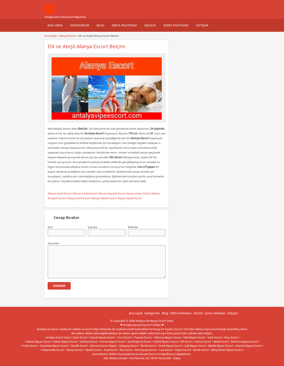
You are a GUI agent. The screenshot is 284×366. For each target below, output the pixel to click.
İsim (50, 227)
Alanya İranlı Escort (79, 198)
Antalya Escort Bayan (151, 362)
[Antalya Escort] (49, 13)
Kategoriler (79, 25)
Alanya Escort (67, 36)
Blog (100, 25)
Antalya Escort (129, 362)
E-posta (92, 227)
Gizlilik (150, 25)
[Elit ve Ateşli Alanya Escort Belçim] (106, 121)
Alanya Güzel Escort (60, 193)
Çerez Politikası (176, 25)
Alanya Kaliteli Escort (104, 198)
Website (133, 227)
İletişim (202, 25)
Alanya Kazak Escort (129, 198)
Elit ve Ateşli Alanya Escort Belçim (86, 46)
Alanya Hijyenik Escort (112, 193)
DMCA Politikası (124, 25)
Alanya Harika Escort (85, 193)
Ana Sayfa (55, 25)
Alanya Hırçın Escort (138, 193)
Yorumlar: (53, 243)
